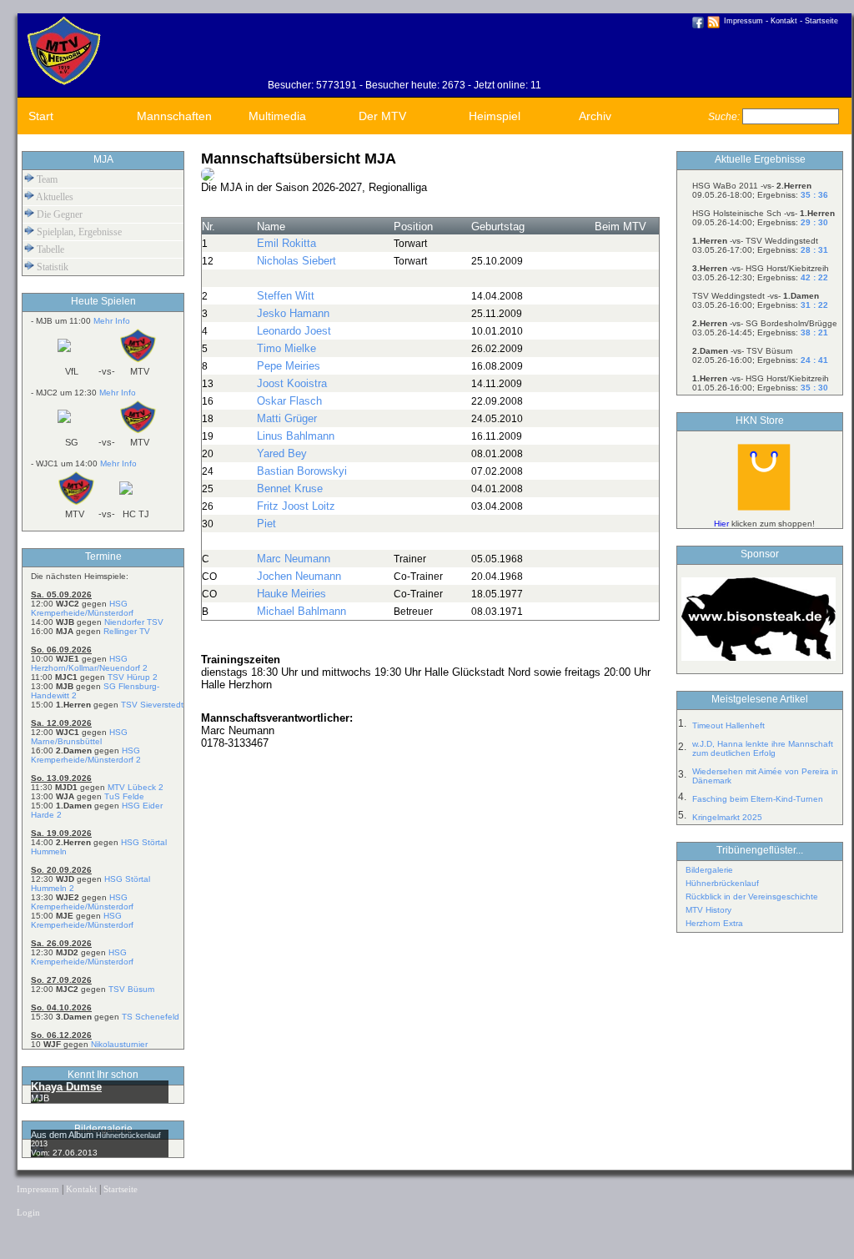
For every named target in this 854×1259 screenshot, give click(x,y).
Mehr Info (111, 320)
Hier (721, 523)
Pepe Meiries (288, 366)
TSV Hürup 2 (133, 677)
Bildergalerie (709, 869)
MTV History (708, 909)
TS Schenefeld (150, 1016)
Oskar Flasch (289, 401)
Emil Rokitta (286, 243)
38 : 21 (814, 332)
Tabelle (49, 249)
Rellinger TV (126, 631)
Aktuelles (53, 197)
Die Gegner (58, 214)
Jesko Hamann (293, 313)
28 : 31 (814, 249)
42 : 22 (814, 277)
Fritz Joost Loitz (296, 506)
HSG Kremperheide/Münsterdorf (82, 608)
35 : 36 (814, 194)
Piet (266, 523)
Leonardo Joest (294, 331)
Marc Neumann (293, 558)
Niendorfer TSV (133, 622)
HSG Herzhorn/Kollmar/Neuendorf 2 (89, 663)
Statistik (51, 267)
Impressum (743, 21)
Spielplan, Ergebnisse (78, 232)
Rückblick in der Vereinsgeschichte (752, 896)
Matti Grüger (287, 418)
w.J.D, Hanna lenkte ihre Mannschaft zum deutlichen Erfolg (762, 748)
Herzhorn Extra (714, 923)
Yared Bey (282, 453)
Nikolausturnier (119, 1044)
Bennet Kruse (290, 488)
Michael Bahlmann (301, 611)
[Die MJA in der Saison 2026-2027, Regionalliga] (207, 178)
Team (46, 179)
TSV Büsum (131, 989)
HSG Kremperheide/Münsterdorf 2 (86, 755)
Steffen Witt (285, 296)
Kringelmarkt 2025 (727, 817)
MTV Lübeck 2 (135, 787)
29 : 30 (814, 222)
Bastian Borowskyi (302, 471)
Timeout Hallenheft (728, 725)
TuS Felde (124, 796)
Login (28, 1212)
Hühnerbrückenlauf (722, 883)
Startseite (821, 21)
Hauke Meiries (291, 593)
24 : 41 (814, 360)
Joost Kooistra (292, 383)
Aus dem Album (63, 1135)
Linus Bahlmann (295, 436)
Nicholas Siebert (296, 260)
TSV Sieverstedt (152, 704)
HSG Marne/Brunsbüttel (79, 737)
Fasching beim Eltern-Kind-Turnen (757, 798)
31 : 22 (814, 305)
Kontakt (784, 21)
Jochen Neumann (299, 576)
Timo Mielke (286, 348)
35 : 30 (814, 387)
